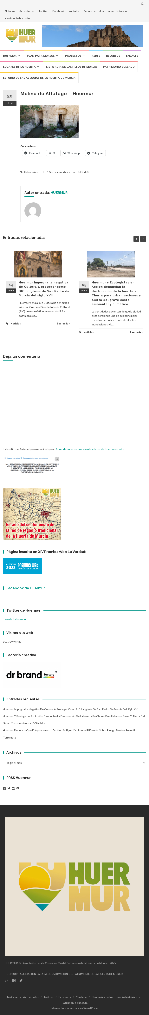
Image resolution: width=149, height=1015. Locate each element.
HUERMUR (82, 172)
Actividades (26, 11)
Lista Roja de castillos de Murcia (71, 66)
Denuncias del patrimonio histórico (105, 11)
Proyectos (73, 55)
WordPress (90, 1008)
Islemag (56, 1008)
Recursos (113, 55)
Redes (96, 55)
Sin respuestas (58, 172)
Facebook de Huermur (25, 588)
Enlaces (132, 55)
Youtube (74, 11)
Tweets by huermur (15, 619)
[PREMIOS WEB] (22, 565)
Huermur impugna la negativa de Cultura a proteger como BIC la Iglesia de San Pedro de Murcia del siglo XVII (71, 709)
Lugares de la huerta (19, 66)
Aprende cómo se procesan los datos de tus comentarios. (90, 449)
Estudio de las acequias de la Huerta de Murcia (39, 78)
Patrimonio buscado (17, 18)
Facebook (58, 11)
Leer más (62, 323)
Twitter (43, 11)
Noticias (10, 11)
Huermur (9, 55)
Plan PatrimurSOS (41, 55)
